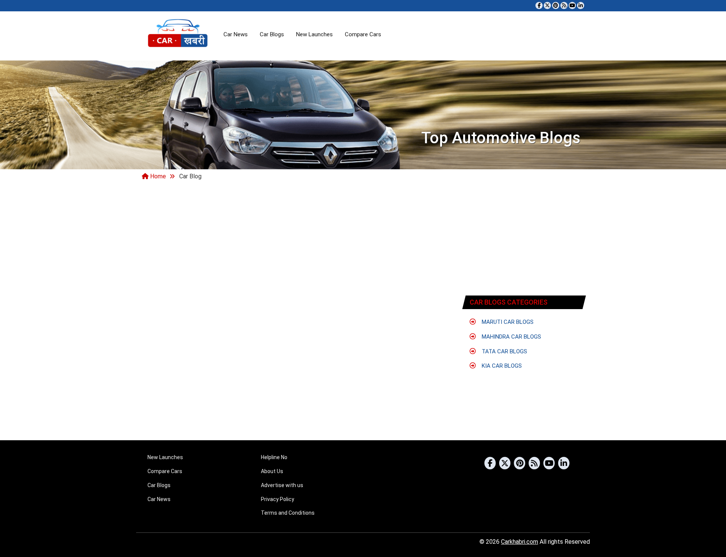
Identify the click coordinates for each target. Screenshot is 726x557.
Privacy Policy (277, 499)
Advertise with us (282, 485)
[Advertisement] (524, 239)
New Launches (314, 34)
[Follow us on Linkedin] (580, 5)
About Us (272, 471)
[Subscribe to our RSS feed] (564, 5)
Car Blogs (272, 34)
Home (157, 176)
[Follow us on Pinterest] (555, 5)
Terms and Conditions (288, 513)
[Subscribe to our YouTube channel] (572, 5)
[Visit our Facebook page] (539, 5)
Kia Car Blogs (501, 365)
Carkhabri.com (519, 541)
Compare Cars (363, 34)
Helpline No (274, 457)
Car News (235, 34)
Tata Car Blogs (503, 351)
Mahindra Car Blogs (510, 336)
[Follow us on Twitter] (547, 5)
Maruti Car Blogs (507, 322)
